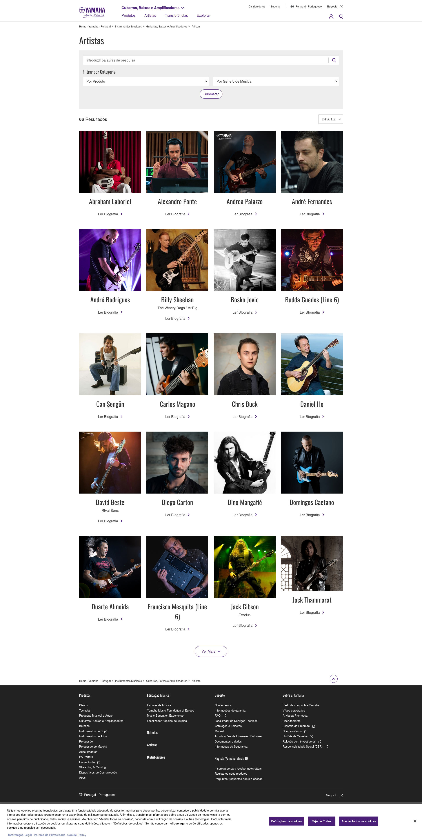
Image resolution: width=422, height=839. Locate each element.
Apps (82, 777)
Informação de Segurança (231, 746)
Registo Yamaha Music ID (231, 758)
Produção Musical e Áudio (96, 715)
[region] (211, 821)
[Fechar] (415, 821)
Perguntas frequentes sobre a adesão (238, 779)
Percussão (86, 741)
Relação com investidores (299, 741)
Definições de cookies (286, 821)
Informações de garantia (230, 710)
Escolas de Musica (159, 705)
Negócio (332, 6)
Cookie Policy (76, 834)
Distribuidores (257, 6)
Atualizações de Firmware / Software (238, 736)
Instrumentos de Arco (93, 736)
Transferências (176, 15)
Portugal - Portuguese (309, 6)
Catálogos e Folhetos (228, 726)
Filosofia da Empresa (296, 726)
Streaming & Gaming (92, 767)
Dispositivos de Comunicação (98, 772)
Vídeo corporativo (294, 710)
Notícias (152, 732)
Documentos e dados (228, 741)
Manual (219, 731)
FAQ (217, 715)
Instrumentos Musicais (128, 26)
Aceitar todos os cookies (359, 821)
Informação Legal (20, 834)
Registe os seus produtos (231, 773)
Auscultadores (88, 752)
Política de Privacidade (49, 834)
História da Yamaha (295, 736)
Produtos (129, 15)
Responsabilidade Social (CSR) (302, 746)
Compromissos (292, 731)
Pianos (83, 705)
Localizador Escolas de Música (167, 721)
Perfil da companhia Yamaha (301, 705)
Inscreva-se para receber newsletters (238, 768)
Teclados (85, 710)
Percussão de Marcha (93, 746)
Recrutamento (291, 721)
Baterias (84, 726)
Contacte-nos (223, 705)
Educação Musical (158, 695)
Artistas (150, 15)
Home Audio (87, 762)
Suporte (275, 6)
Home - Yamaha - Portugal (95, 26)
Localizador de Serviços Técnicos (236, 721)
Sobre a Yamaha (293, 695)
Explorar (203, 15)
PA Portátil (86, 757)
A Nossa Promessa (295, 715)
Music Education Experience (165, 715)
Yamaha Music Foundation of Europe (170, 710)
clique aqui (178, 823)
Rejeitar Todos (322, 821)
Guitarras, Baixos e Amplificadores (151, 7)
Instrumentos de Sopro (93, 731)
